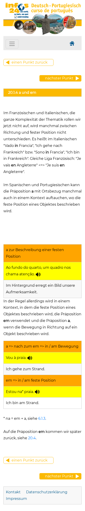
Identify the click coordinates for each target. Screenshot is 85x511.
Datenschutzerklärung (46, 492)
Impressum (16, 498)
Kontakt (14, 492)
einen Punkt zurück (30, 62)
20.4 (31, 438)
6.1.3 (41, 418)
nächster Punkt (59, 78)
